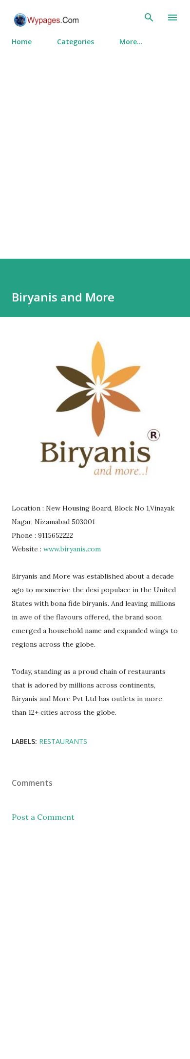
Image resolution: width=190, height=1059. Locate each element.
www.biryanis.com (72, 549)
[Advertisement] (95, 148)
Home (22, 41)
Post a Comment (43, 817)
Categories (75, 41)
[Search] (149, 17)
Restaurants (63, 741)
